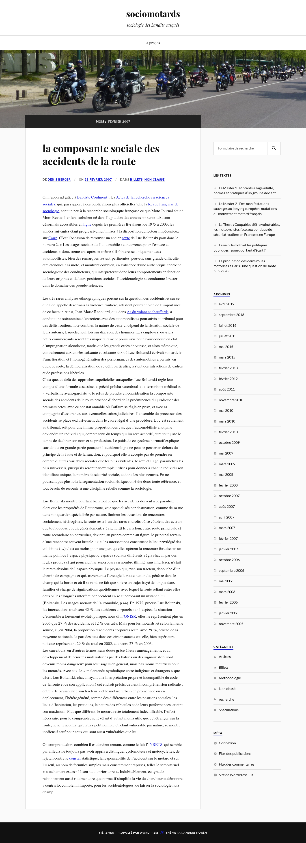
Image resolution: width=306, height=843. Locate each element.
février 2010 (228, 432)
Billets (136, 179)
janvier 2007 (228, 549)
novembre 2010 (231, 400)
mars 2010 (227, 421)
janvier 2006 (228, 613)
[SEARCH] (274, 148)
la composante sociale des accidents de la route (101, 154)
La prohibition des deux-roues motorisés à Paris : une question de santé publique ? (244, 266)
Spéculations (229, 710)
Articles (225, 656)
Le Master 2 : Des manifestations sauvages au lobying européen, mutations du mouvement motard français (245, 208)
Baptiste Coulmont (92, 197)
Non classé (154, 179)
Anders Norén (195, 832)
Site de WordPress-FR (236, 775)
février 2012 (228, 378)
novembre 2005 (231, 623)
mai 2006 (226, 581)
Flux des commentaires (236, 764)
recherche (226, 699)
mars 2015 (227, 357)
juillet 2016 (227, 325)
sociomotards (153, 13)
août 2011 (227, 389)
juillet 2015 (227, 336)
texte (126, 237)
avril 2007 (226, 517)
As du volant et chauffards (147, 311)
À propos (153, 42)
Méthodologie (230, 678)
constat (75, 758)
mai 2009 (226, 453)
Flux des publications (235, 753)
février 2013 (228, 368)
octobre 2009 (229, 442)
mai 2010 (226, 410)
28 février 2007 (98, 179)
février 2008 (228, 485)
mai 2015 (226, 346)
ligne (87, 224)
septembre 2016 (231, 314)
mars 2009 (227, 464)
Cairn (52, 237)
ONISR (130, 616)
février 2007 (228, 538)
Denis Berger (59, 179)
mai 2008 (226, 474)
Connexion (227, 743)
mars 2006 (227, 591)
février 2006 (228, 602)
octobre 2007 (229, 495)
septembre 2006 (231, 570)
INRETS (155, 744)
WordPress (149, 832)
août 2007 (227, 506)
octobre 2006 (229, 559)
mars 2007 (227, 527)
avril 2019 (226, 304)
